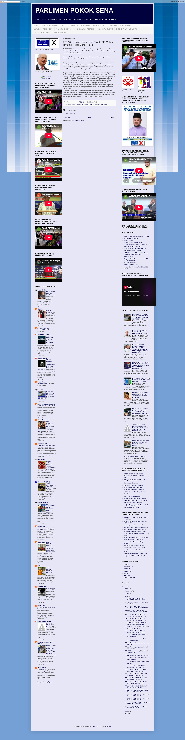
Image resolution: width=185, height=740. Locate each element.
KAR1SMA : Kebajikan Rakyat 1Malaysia (135, 492)
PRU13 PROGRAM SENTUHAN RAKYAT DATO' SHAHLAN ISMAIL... (137, 694)
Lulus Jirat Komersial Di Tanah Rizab (134, 548)
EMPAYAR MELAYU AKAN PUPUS (50, 624)
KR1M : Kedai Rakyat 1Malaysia (133, 496)
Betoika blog (41, 526)
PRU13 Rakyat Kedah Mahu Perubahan (136, 655)
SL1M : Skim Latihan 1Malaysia (133, 503)
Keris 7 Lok (40, 390)
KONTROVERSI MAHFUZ (42, 32)
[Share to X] (92, 102)
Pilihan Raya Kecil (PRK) (131, 265)
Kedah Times (41, 382)
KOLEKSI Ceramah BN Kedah (132, 251)
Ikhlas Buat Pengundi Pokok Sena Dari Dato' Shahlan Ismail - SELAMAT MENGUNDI (140, 443)
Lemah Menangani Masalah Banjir (134, 545)
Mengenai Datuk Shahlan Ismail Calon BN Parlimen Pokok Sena (136, 259)
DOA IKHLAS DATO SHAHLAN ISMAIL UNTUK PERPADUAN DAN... (136, 623)
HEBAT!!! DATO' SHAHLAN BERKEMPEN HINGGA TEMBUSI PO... (137, 627)
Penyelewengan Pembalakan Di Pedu (135, 531)
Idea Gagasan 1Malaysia (131, 483)
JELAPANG (40, 309)
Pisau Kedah (41, 459)
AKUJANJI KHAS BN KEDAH (43, 29)
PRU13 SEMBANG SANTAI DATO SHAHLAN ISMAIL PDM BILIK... (135, 666)
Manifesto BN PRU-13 (130, 256)
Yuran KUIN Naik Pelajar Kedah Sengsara (136, 527)
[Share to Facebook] (94, 102)
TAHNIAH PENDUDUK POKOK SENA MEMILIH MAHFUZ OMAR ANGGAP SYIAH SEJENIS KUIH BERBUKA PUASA (140, 428)
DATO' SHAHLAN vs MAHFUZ (126, 29)
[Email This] (88, 102)
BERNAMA (127, 569)
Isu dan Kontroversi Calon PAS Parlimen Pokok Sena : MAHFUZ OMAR (135, 245)
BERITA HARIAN (128, 567)
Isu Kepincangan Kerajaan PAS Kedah (135, 248)
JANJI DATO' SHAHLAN (69, 25)
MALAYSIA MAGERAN (43, 329)
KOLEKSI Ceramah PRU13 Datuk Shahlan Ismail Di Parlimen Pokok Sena (136, 253)
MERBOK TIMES (42, 586)
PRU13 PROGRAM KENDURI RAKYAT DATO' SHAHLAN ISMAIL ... (136, 690)
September (128, 591)
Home (36, 25)
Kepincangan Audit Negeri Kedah (133, 525)
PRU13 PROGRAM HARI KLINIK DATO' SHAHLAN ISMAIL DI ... (136, 707)
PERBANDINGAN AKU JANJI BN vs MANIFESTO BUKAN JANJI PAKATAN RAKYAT (134, 475)
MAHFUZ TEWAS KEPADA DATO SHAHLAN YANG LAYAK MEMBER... (136, 611)
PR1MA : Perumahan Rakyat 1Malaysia (135, 498)
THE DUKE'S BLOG (43, 334)
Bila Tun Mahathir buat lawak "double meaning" (50, 293)
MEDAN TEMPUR (42, 502)
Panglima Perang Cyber (44, 682)
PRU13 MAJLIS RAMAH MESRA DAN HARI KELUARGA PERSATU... (136, 686)
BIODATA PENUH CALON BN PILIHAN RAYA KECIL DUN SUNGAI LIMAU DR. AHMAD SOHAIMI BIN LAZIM (46, 650)
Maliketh (95, 726)
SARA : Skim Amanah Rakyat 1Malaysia (135, 500)
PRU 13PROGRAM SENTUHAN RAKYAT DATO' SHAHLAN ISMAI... (137, 698)
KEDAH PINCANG (60, 32)
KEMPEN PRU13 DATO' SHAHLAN (119, 25)
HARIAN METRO (128, 571)
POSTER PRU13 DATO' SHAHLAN (92, 25)
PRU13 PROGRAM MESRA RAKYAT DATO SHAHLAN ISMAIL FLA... (135, 670)
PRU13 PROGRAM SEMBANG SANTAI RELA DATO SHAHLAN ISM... (136, 674)
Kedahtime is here (42, 383)
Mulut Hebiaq (41, 566)
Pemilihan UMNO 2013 (130, 262)
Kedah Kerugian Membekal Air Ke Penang (136, 537)
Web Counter (46, 78)
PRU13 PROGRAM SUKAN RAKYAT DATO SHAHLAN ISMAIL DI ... (135, 682)
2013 (125, 586)
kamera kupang (42, 358)
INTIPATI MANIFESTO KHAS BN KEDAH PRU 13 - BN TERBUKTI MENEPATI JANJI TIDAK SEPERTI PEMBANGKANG (140, 365)
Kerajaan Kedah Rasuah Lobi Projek (134, 556)
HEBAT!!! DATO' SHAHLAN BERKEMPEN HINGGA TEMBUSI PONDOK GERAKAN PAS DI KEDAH (140, 411)
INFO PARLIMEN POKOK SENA (99, 104)
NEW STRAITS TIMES (130, 577)
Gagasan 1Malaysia (129, 240)
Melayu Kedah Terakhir (44, 621)
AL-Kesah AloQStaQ (43, 482)
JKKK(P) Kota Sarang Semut (46, 404)
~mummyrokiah (42, 444)
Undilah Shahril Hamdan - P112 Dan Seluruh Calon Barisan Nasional (50, 394)
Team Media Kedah (43, 542)
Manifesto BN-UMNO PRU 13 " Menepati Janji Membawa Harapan (135, 480)
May (126, 596)
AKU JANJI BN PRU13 (63, 29)
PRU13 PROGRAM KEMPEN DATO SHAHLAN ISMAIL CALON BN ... (135, 615)
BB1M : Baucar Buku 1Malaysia (133, 487)
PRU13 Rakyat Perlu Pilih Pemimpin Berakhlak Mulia (135, 658)
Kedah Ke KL (41, 290)
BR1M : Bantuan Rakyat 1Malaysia (134, 489)
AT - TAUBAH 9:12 (43, 328)
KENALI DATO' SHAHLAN (49, 25)
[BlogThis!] (90, 102)
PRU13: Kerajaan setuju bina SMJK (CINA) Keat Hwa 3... (135, 639)
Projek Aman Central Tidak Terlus (133, 539)
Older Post (112, 117)
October (127, 588)
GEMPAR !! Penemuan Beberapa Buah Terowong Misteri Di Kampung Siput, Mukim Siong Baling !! (46, 364)
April (126, 711)
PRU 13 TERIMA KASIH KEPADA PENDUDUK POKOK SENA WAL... (136, 599)
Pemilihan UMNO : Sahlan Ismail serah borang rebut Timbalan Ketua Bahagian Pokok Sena (140, 395)
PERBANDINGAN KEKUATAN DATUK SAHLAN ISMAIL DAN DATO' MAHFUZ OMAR (141, 380)
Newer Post (67, 117)
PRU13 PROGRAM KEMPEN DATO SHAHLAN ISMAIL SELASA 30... (135, 631)
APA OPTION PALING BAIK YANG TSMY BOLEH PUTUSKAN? (50, 339)
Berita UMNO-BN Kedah (131, 238)
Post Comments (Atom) (77, 120)
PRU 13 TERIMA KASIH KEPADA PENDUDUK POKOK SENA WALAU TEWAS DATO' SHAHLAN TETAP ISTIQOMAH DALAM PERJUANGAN (140, 348)
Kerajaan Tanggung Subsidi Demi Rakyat (136, 505)
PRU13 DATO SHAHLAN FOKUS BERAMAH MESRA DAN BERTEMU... (137, 607)
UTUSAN (126, 564)
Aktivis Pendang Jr (43, 420)
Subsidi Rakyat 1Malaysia (131, 507)
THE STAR (127, 575)
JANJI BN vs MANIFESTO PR (84, 29)
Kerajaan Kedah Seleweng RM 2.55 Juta (135, 554)
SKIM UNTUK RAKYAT (105, 29)
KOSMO (126, 573)
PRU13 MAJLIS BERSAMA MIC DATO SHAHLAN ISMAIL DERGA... (136, 678)
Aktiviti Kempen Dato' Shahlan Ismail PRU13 (79, 104)
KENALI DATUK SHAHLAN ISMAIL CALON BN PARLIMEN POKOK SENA (140, 332)
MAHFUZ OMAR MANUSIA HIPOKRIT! (135, 456)
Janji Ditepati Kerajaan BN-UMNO (133, 485)
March (127, 713)
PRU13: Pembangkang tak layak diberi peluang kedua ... (136, 647)
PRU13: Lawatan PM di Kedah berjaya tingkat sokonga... (136, 635)
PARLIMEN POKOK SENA (74, 10)
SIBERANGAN (41, 667)
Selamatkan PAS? (42, 669)
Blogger (108, 726)
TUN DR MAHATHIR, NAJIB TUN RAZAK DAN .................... (49, 571)
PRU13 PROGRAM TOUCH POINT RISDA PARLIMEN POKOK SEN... (137, 703)
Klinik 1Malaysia (128, 494)
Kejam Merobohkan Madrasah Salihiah (135, 529)
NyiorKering (41, 605)
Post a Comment (70, 114)
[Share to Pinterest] (96, 102)
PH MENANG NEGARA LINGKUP (46, 405)
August (127, 593)
